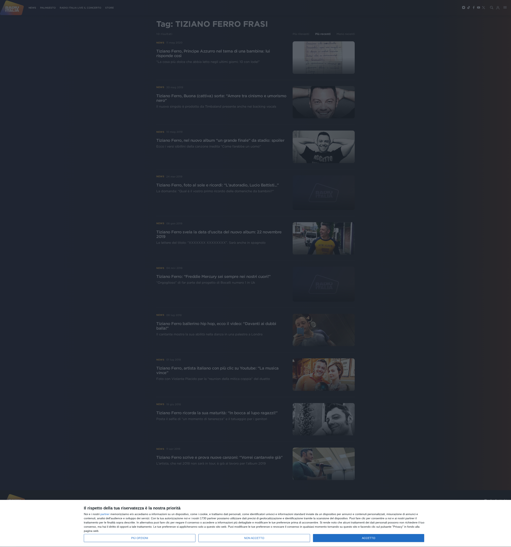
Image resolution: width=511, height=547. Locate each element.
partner (105, 514)
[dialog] (255, 523)
